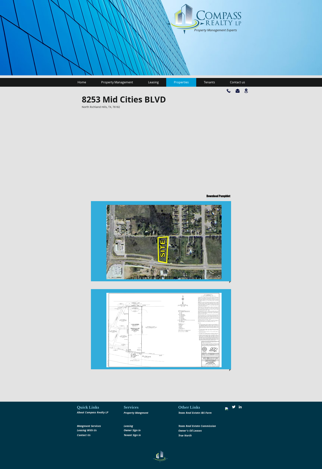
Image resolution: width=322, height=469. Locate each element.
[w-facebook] (227, 409)
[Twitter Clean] (234, 407)
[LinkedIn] (240, 407)
